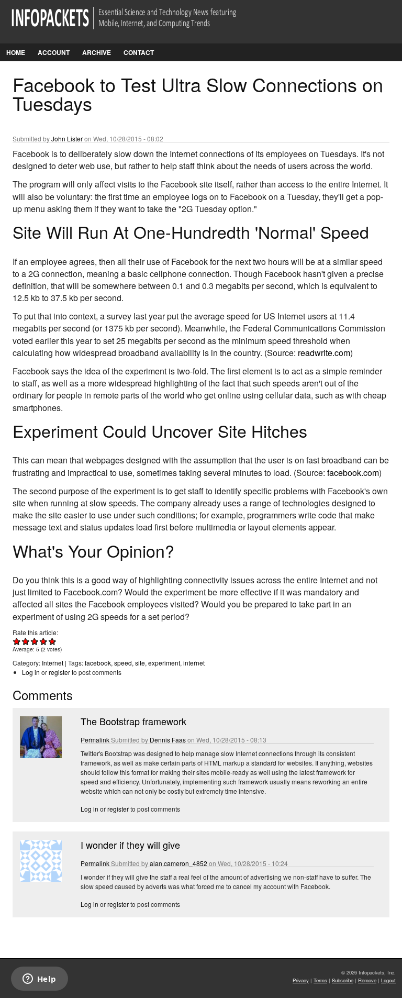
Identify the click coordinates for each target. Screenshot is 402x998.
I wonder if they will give (130, 844)
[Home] (138, 24)
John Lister (67, 138)
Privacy (301, 980)
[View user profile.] (40, 755)
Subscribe (342, 980)
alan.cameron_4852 (178, 863)
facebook (98, 662)
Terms (320, 980)
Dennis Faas (168, 739)
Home (15, 52)
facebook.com (353, 473)
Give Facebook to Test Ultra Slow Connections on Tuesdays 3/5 (34, 641)
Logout (388, 980)
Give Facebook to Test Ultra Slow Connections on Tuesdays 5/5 (52, 641)
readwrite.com (324, 353)
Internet (52, 662)
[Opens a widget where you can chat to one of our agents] (39, 980)
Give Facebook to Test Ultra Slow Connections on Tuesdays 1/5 (17, 641)
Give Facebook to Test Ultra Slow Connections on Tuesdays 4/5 (43, 641)
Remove (367, 980)
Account (54, 52)
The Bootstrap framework (133, 721)
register (59, 672)
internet (194, 662)
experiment (164, 662)
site (140, 662)
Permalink (95, 739)
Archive (96, 52)
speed (123, 662)
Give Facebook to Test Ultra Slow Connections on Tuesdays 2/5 (25, 641)
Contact (139, 52)
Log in (31, 672)
